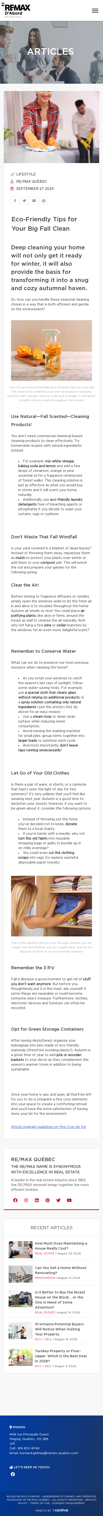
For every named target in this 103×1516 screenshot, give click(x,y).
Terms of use (40, 1503)
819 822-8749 (29, 1448)
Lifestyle (25, 174)
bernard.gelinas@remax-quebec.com (49, 1453)
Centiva (60, 1510)
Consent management (68, 1503)
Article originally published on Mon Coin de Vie (48, 1127)
